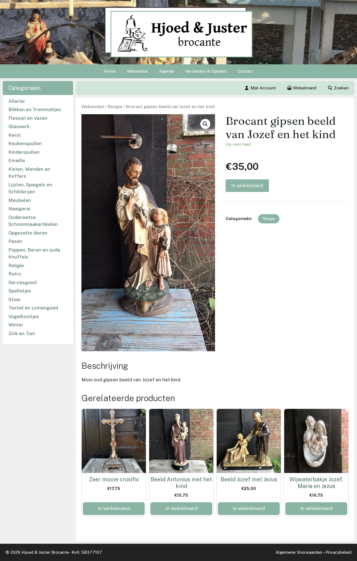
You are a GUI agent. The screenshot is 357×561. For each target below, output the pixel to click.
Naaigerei (19, 208)
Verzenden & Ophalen (206, 71)
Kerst (14, 135)
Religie (115, 106)
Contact (245, 71)
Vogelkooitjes (23, 316)
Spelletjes (19, 291)
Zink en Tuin (21, 333)
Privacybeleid (338, 552)
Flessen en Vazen (27, 118)
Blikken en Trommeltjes (34, 109)
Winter (15, 325)
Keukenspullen (25, 143)
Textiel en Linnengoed (33, 308)
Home (110, 71)
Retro (14, 274)
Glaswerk (19, 126)
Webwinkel (137, 71)
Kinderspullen (24, 152)
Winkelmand (304, 88)
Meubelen (19, 200)
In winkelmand (247, 185)
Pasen (15, 241)
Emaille (16, 160)
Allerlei (16, 101)
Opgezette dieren (27, 233)
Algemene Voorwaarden (299, 552)
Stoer (14, 299)
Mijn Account (263, 88)
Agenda (166, 71)
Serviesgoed (22, 282)
